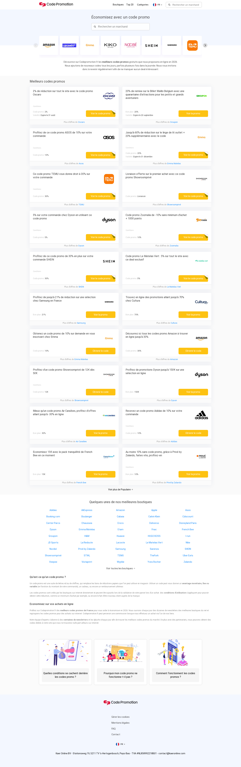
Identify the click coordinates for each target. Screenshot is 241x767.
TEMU (81, 204)
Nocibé (53, 549)
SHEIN (81, 287)
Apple (154, 510)
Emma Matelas (174, 163)
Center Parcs (53, 523)
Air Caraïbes (81, 441)
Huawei (120, 536)
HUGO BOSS (154, 536)
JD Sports (53, 542)
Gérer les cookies (120, 717)
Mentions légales (120, 722)
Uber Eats (188, 555)
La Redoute (87, 542)
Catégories (142, 4)
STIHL (87, 555)
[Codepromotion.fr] (56, 4)
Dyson (81, 246)
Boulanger (86, 516)
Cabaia (120, 516)
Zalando (188, 562)
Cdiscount (187, 516)
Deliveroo (154, 523)
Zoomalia (174, 246)
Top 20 (129, 4)
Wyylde (120, 562)
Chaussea (86, 523)
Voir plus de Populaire (119, 489)
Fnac (154, 529)
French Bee (81, 482)
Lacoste (120, 542)
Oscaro (81, 122)
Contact (115, 734)
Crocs (120, 523)
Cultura (174, 323)
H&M (86, 536)
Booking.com (53, 516)
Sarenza (154, 549)
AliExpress (86, 510)
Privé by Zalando (174, 482)
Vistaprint (87, 562)
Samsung (81, 323)
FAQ (113, 728)
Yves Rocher (154, 562)
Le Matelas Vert (174, 287)
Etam (120, 529)
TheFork (154, 555)
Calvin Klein (154, 516)
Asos (81, 163)
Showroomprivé (174, 204)
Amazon (174, 359)
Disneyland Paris (188, 523)
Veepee (53, 562)
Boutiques (118, 4)
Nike (188, 542)
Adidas (174, 441)
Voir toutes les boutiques (119, 568)
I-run (188, 536)
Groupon (174, 122)
